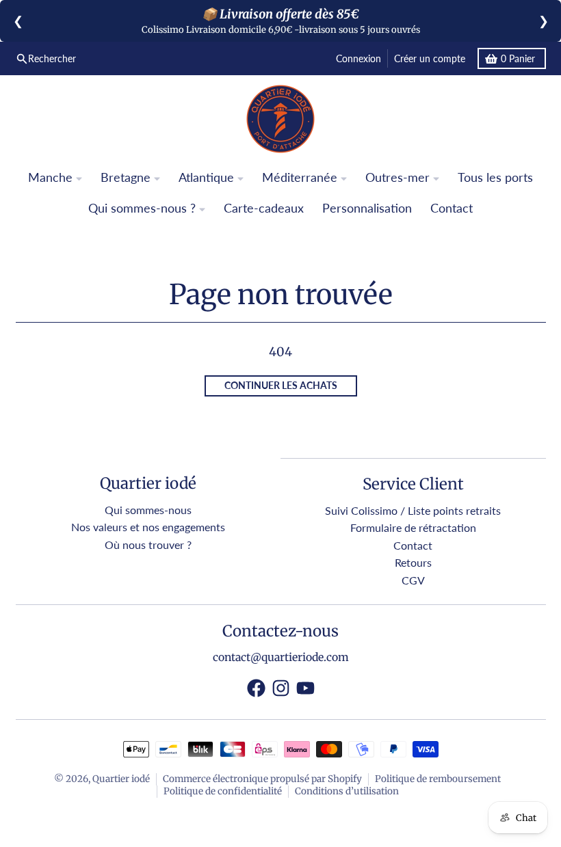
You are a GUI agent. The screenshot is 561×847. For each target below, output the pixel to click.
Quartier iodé (121, 779)
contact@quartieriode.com (281, 657)
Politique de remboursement (438, 779)
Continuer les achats (280, 385)
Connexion (358, 58)
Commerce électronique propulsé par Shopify (262, 779)
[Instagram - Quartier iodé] (281, 688)
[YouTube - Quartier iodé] (305, 688)
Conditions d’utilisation (347, 791)
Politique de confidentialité (223, 791)
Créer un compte (429, 58)
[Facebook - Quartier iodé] (256, 688)
